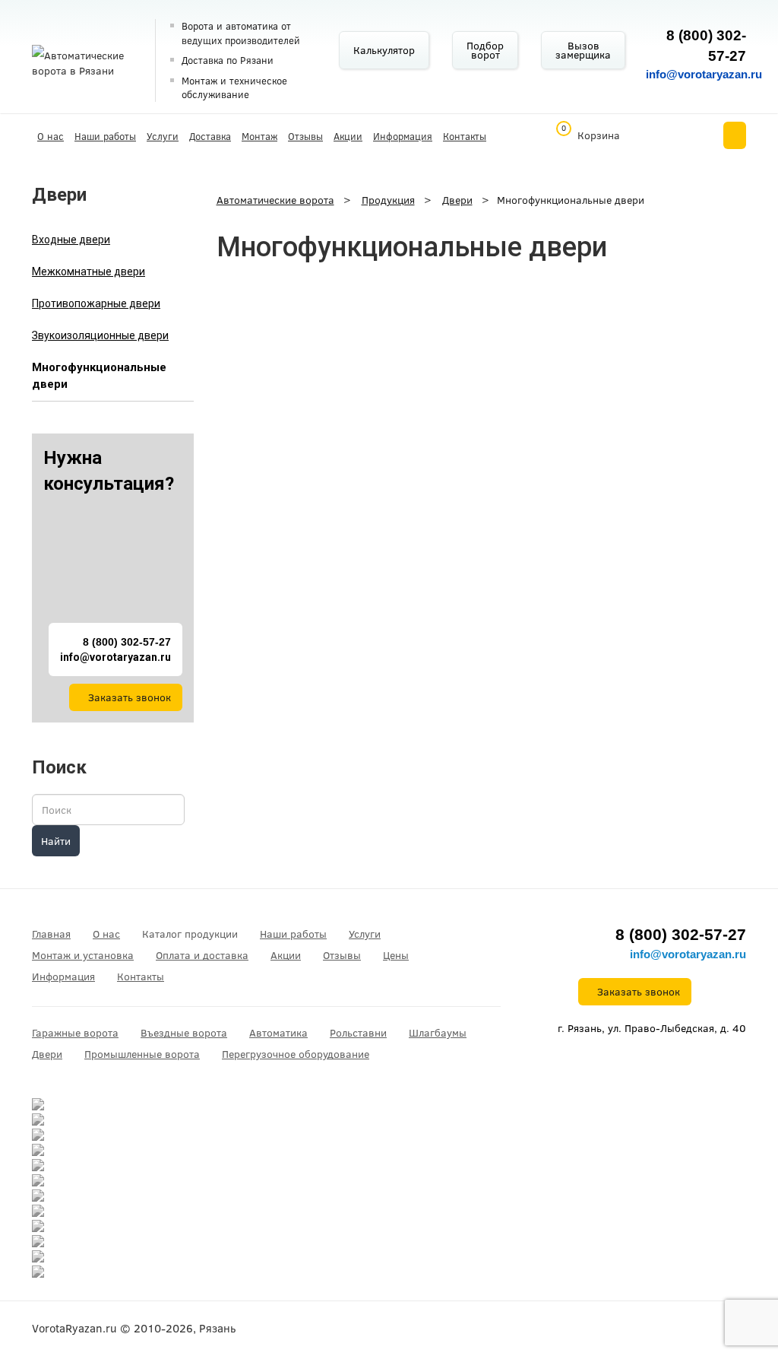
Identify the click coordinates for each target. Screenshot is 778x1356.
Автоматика (278, 1032)
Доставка (210, 136)
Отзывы (305, 136)
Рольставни (358, 1032)
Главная (51, 934)
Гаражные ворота (75, 1032)
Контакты (464, 136)
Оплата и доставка (202, 955)
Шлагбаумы (437, 1032)
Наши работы (105, 136)
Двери (47, 1054)
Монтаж (259, 136)
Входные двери (71, 239)
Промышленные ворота (142, 1054)
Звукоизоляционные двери (100, 335)
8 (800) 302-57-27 (127, 642)
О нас (50, 136)
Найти (56, 841)
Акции (348, 136)
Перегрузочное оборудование (295, 1054)
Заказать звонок (129, 697)
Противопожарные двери (96, 303)
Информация (402, 136)
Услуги (163, 136)
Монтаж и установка (83, 955)
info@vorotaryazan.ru (704, 74)
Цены (396, 955)
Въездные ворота (184, 1032)
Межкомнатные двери (88, 271)
